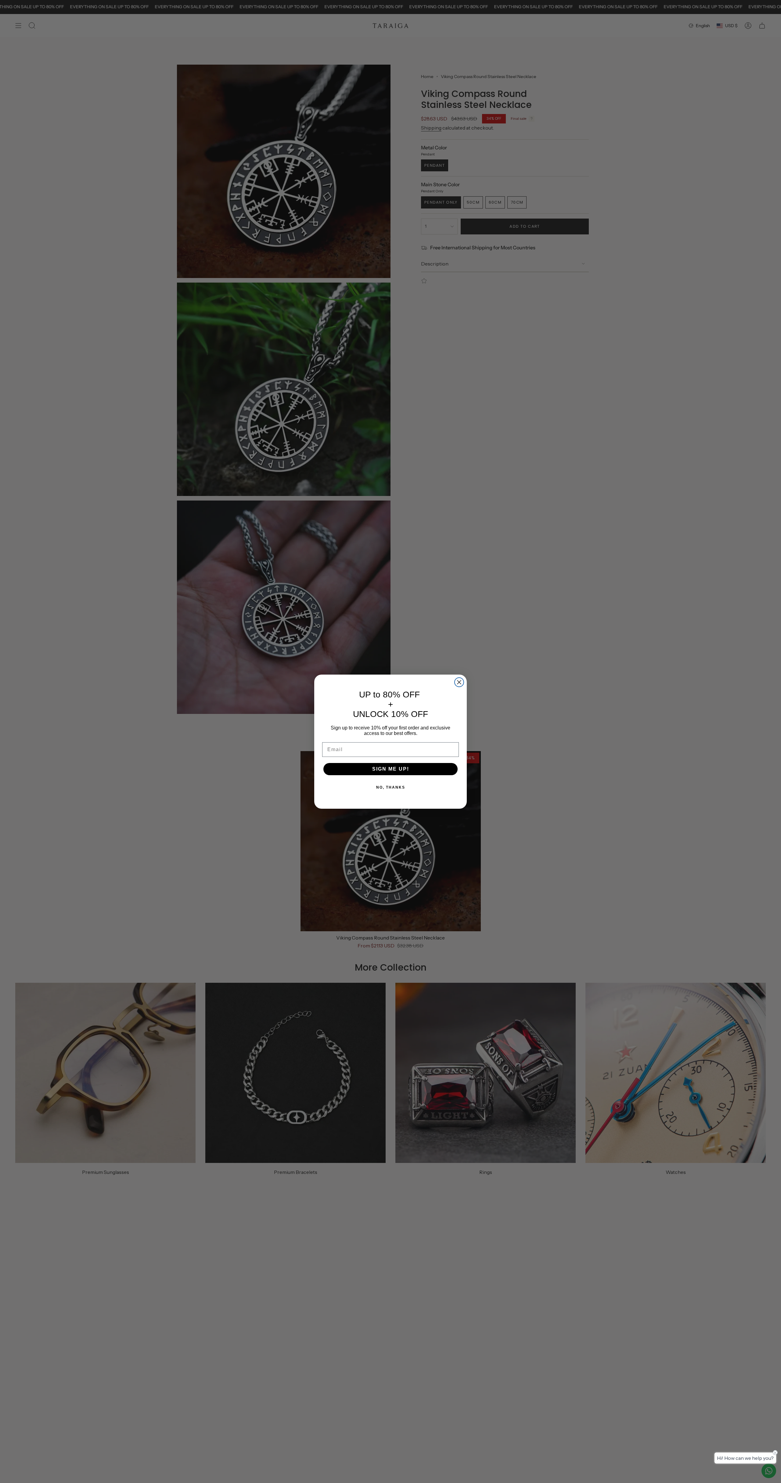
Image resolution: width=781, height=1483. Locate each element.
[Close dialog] (459, 682)
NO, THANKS (390, 787)
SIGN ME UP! (390, 769)
